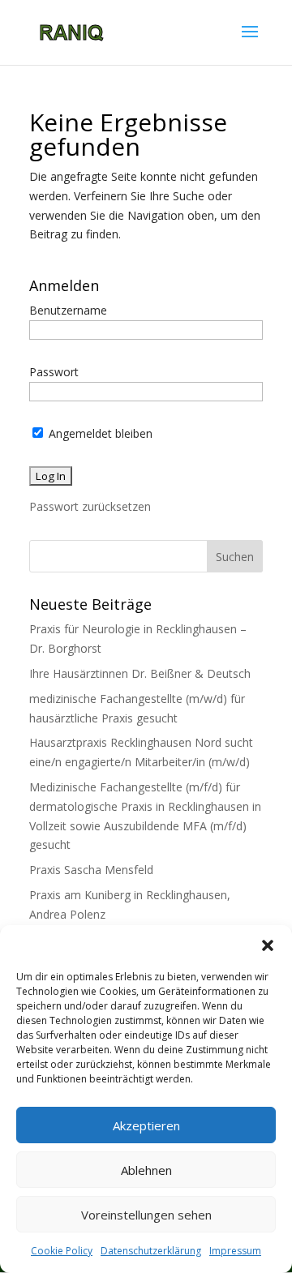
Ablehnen (146, 1170)
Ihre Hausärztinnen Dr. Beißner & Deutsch (140, 673)
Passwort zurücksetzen (90, 506)
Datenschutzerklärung (151, 1251)
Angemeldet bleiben (98, 433)
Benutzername (68, 310)
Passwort (54, 371)
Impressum (235, 1251)
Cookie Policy (61, 1251)
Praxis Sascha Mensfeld (91, 869)
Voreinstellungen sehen (146, 1215)
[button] (268, 945)
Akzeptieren (146, 1125)
